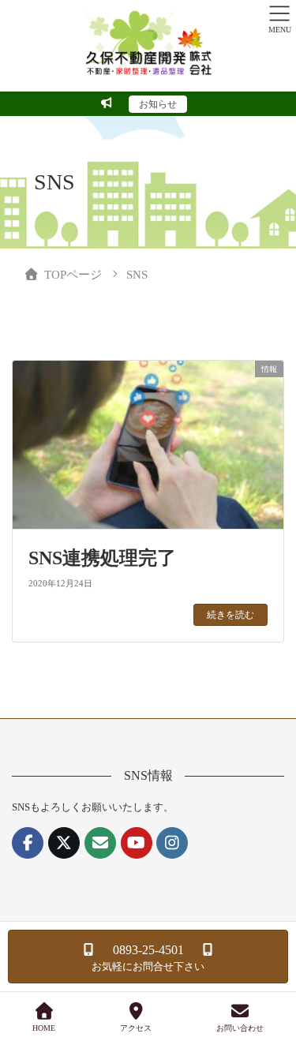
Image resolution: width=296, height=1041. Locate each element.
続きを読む (230, 614)
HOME (43, 1028)
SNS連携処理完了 (102, 558)
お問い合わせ (240, 1028)
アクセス (136, 1028)
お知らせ (158, 104)
